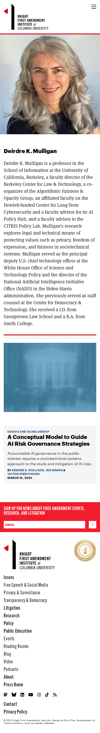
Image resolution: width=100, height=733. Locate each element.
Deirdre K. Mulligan (28, 470)
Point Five (69, 720)
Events (9, 638)
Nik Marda (54, 470)
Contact (10, 703)
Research (11, 615)
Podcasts (11, 669)
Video (8, 661)
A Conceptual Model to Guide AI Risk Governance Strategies (48, 440)
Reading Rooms (16, 646)
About (8, 676)
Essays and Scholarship (28, 431)
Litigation (12, 607)
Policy (9, 623)
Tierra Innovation (13, 723)
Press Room (13, 684)
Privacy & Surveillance (22, 592)
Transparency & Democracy (25, 600)
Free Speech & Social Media (26, 584)
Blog (7, 653)
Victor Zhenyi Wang (23, 473)
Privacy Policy (15, 711)
